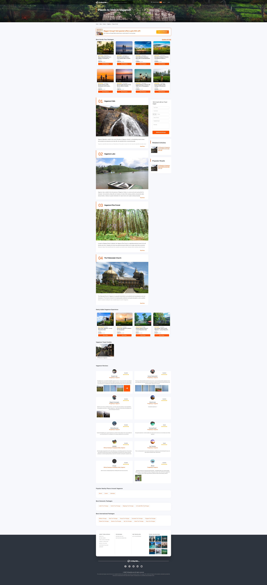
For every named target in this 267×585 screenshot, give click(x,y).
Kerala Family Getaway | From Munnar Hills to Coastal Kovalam (124, 85)
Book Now (105, 335)
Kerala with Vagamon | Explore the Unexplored (124, 329)
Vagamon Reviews (102, 365)
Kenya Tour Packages (150, 521)
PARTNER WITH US (119, 536)
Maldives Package (102, 518)
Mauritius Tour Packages (116, 521)
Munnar (100, 493)
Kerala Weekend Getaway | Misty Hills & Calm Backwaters (143, 57)
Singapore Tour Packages (150, 518)
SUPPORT (101, 546)
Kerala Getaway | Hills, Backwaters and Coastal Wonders (104, 85)
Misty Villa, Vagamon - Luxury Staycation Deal (105, 329)
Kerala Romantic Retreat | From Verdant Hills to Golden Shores (124, 57)
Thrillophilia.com (130, 572)
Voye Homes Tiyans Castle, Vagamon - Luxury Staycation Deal (161, 329)
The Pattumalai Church (112, 258)
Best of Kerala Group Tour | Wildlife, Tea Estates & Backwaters (104, 57)
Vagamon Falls (109, 101)
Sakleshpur (112, 493)
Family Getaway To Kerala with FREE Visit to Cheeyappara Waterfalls (143, 85)
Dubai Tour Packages (113, 518)
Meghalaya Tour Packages (128, 505)
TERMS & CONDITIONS (103, 541)
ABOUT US (101, 536)
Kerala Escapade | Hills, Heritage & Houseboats (160, 85)
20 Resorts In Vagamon (102, 357)
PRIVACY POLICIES (103, 543)
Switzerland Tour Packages (137, 518)
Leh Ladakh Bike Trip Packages (142, 505)
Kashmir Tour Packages (115, 505)
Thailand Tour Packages (104, 521)
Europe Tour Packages (124, 518)
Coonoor (106, 493)
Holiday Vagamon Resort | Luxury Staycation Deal (142, 329)
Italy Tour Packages (128, 521)
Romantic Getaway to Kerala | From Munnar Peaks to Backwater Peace (161, 57)
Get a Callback (162, 32)
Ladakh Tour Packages (103, 505)
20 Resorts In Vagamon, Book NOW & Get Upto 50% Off (164, 149)
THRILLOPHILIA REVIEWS (104, 539)
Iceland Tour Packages (139, 521)
